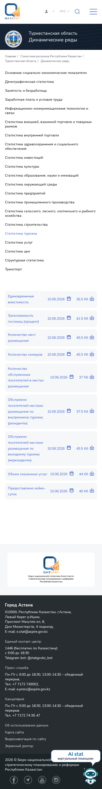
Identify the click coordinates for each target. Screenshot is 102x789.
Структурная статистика (24, 260)
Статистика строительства (26, 224)
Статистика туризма (21, 233)
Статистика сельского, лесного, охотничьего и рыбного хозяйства (50, 213)
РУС (63, 11)
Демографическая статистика (29, 82)
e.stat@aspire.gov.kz (32, 631)
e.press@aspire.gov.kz (33, 689)
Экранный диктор (19, 746)
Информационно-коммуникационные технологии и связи (46, 110)
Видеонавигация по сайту (25, 739)
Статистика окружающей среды (31, 184)
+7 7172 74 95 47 (26, 715)
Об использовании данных (26, 725)
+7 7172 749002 (25, 684)
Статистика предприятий (25, 193)
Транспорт (13, 269)
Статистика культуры (22, 166)
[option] (51, 570)
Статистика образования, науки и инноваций (41, 175)
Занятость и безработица (26, 91)
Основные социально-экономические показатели (46, 73)
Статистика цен (17, 251)
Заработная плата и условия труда (33, 99)
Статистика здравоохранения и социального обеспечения (41, 146)
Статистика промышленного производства (40, 202)
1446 (9, 648)
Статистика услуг (19, 242)
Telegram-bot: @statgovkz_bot (28, 658)
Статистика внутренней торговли (32, 135)
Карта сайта (14, 732)
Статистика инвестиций (24, 158)
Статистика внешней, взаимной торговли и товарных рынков (48, 124)
